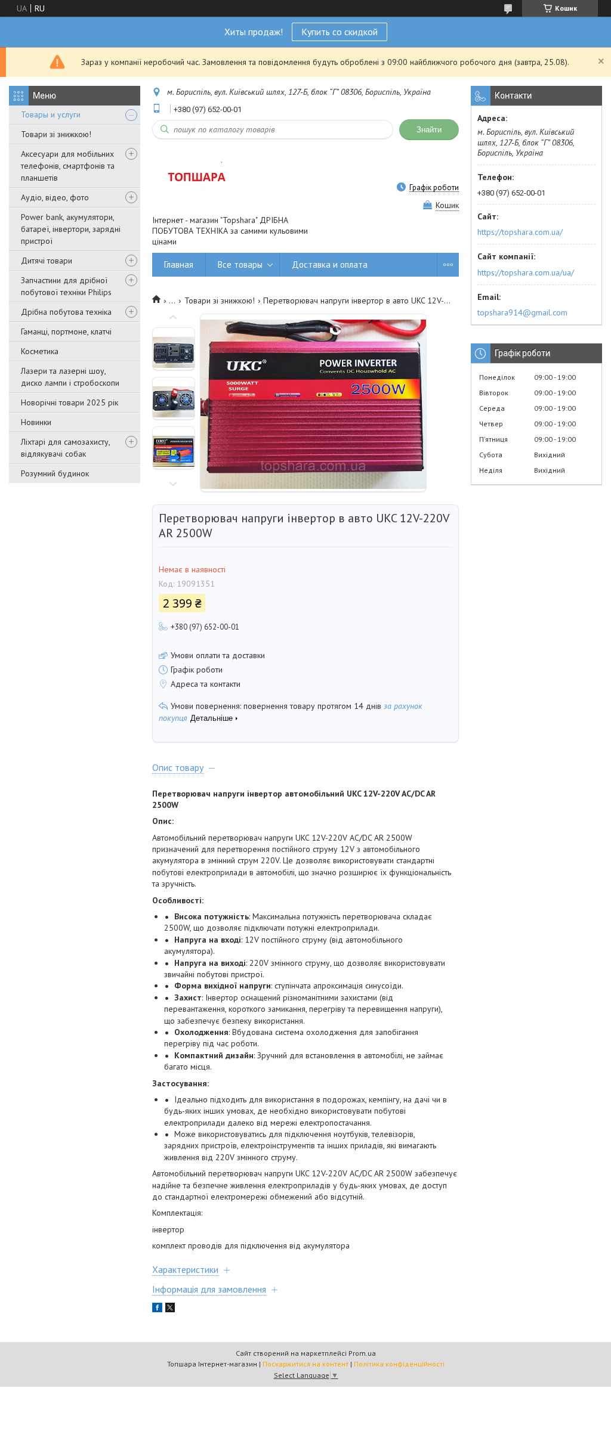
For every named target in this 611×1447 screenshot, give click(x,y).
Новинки (36, 422)
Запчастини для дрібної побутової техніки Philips (66, 286)
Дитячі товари (46, 260)
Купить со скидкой (339, 32)
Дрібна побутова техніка (66, 311)
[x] (170, 1309)
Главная (178, 264)
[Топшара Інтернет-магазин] (195, 177)
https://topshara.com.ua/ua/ (525, 272)
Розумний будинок (55, 473)
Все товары (240, 264)
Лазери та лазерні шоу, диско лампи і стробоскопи (70, 376)
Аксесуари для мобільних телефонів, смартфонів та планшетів (68, 165)
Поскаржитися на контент (305, 1363)
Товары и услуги (51, 114)
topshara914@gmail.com (522, 312)
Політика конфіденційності (399, 1363)
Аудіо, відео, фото (55, 197)
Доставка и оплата (330, 264)
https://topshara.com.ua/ (520, 232)
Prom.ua (362, 1353)
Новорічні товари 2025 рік (69, 402)
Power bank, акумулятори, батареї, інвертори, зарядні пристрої (71, 229)
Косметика (39, 351)
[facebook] (157, 1309)
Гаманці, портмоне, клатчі (66, 331)
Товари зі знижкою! (56, 134)
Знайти (429, 129)
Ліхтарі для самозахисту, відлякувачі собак (65, 447)
